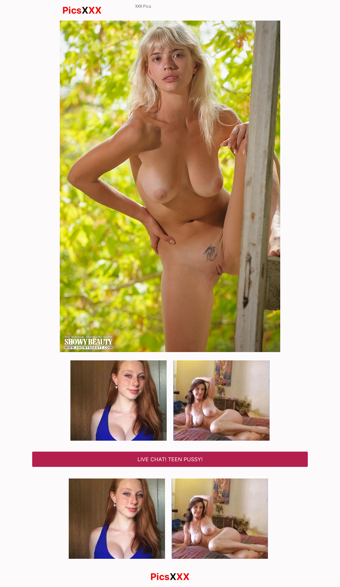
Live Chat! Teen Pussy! (170, 459)
